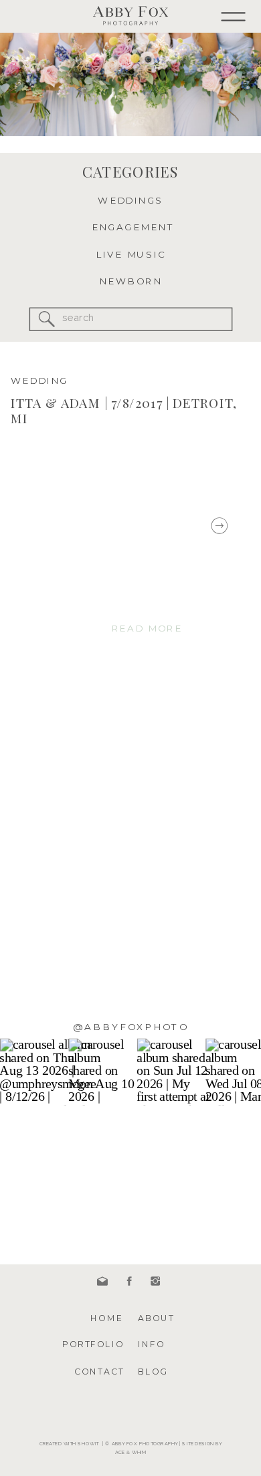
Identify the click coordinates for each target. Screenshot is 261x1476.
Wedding (39, 381)
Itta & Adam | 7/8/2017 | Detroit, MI (124, 410)
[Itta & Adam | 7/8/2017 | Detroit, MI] (96, 525)
